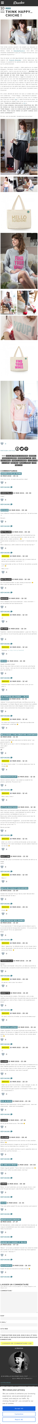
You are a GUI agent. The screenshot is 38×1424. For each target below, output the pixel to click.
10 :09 (27, 579)
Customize (19, 1414)
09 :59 (27, 532)
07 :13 (15, 1245)
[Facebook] (17, 449)
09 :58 (22, 1184)
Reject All (19, 1419)
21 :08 (23, 1061)
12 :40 (25, 875)
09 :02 (33, 1165)
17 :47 (15, 1222)
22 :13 (25, 1082)
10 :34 (23, 629)
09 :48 (24, 510)
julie (3, 1203)
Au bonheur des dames (12, 920)
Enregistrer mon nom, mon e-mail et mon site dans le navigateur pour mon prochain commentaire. (18, 1337)
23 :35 (28, 1101)
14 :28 (28, 961)
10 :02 (25, 556)
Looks (8, 8)
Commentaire (7, 1290)
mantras (14, 463)
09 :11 (15, 476)
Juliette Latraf (9, 1027)
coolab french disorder (17, 456)
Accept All (19, 1408)
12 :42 (25, 681)
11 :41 (24, 699)
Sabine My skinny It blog (13, 1242)
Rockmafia (6, 1265)
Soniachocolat (9, 777)
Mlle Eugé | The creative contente (19, 735)
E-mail (4, 1322)
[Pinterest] (26, 449)
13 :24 (15, 923)
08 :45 (24, 1137)
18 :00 (28, 1265)
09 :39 (28, 493)
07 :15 (23, 1120)
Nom (3, 1316)
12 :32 (25, 856)
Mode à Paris (25, 463)
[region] (19, 1405)
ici (25, 103)
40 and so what (9, 1165)
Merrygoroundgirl (11, 1219)
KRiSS (3, 661)
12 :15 (33, 777)
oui (16, 99)
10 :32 (24, 598)
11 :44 (15, 737)
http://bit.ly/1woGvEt (17, 650)
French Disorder (15, 60)
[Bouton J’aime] (2, 443)
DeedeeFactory (19, 50)
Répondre (5, 487)
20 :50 (25, 979)
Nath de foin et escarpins (14, 888)
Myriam (4, 510)
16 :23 (25, 993)
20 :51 (25, 907)
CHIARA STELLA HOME (11, 474)
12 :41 (25, 719)
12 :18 (33, 807)
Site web (4, 1329)
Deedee (19, 2)
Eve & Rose (6, 1101)
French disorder (19, 460)
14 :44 (21, 1203)
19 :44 (33, 1027)
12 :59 (15, 890)
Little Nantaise (9, 807)
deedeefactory (24, 458)
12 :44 (25, 615)
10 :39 (22, 661)
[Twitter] (22, 449)
